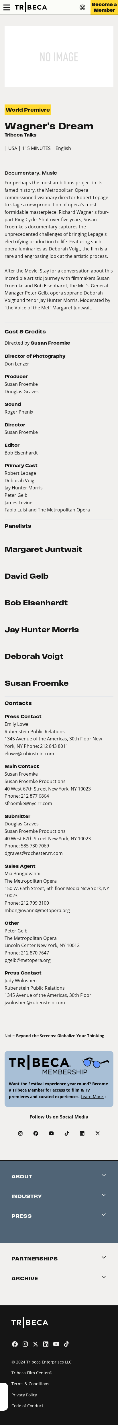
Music (49, 173)
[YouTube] (51, 1133)
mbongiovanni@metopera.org (37, 910)
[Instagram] (20, 1133)
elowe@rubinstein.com (29, 753)
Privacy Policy (24, 1395)
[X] (98, 1133)
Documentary (22, 173)
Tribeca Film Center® (31, 1372)
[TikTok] (67, 1133)
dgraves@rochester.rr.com (34, 853)
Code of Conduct (27, 1405)
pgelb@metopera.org (28, 960)
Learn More (92, 1096)
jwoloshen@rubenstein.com (35, 1002)
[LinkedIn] (82, 1133)
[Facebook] (36, 1133)
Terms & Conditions (30, 1383)
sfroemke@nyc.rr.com (28, 803)
